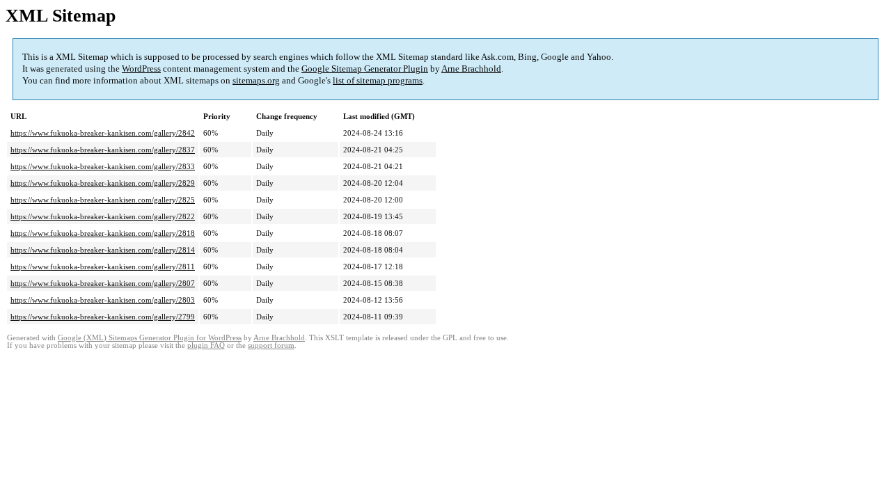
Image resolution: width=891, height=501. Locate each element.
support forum (271, 345)
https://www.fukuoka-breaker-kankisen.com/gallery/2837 (102, 149)
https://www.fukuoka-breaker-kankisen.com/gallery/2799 (102, 316)
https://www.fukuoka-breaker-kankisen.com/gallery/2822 (102, 216)
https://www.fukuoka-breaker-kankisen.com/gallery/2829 (102, 183)
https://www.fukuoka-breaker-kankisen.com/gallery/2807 (102, 283)
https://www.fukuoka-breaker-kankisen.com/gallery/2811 (102, 266)
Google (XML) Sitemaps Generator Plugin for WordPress (150, 338)
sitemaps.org (256, 80)
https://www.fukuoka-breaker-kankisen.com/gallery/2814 (102, 250)
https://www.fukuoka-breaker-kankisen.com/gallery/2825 (102, 200)
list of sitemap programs (378, 80)
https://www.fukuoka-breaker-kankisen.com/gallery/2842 (102, 133)
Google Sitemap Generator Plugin (364, 68)
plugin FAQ (206, 345)
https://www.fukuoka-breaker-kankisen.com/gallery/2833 (102, 166)
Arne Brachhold (471, 68)
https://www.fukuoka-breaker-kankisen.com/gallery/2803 (102, 300)
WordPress (141, 68)
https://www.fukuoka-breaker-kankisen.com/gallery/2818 (102, 233)
